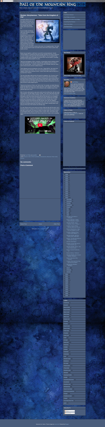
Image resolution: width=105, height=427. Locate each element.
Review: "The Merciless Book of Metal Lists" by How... (74, 239)
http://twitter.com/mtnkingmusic (71, 113)
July (68, 209)
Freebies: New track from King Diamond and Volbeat (73, 262)
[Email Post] (40, 155)
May (68, 212)
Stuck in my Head (68, 389)
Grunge (66, 340)
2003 (67, 291)
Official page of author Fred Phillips (72, 19)
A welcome (66, 302)
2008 (67, 282)
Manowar (49, 156)
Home (40, 224)
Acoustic (66, 305)
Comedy (66, 321)
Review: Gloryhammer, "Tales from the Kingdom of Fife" (73, 229)
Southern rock (67, 384)
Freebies (66, 333)
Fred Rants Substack (69, 14)
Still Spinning (67, 386)
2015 (67, 193)
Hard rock (66, 342)
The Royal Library (68, 26)
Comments (68, 413)
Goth (65, 337)
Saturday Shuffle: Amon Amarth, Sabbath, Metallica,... (74, 255)
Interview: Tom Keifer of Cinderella (72, 217)
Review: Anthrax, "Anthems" (73, 252)
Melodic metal (67, 358)
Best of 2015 (67, 309)
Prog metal (66, 368)
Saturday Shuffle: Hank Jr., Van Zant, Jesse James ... (74, 247)
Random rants (67, 370)
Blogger (67, 424)
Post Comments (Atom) (43, 228)
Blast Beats (66, 314)
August (68, 207)
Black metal (66, 312)
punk (65, 403)
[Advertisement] (40, 210)
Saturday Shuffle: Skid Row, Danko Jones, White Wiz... (73, 236)
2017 (67, 189)
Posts (67, 411)
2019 (67, 186)
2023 (67, 178)
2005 (67, 287)
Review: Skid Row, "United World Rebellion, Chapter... (73, 220)
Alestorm (26, 156)
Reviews (22, 158)
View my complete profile (69, 93)
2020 (67, 184)
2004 (67, 289)
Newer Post (23, 224)
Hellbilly (66, 347)
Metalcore (66, 361)
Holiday (65, 349)
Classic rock (67, 319)
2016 (67, 191)
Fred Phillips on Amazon (69, 17)
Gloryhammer (43, 156)
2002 (67, 293)
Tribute (65, 398)
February (69, 269)
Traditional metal (68, 396)
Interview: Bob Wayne (71, 241)
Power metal (54, 156)
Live (65, 356)
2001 (67, 295)
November (69, 201)
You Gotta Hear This (68, 400)
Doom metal (67, 328)
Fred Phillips (75, 82)
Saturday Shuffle (68, 375)
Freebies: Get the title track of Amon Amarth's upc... (73, 244)
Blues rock (66, 316)
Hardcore (66, 344)
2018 (67, 188)
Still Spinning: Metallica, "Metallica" (72, 265)
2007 (67, 283)
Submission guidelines (69, 391)
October (69, 203)
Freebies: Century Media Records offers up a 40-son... (74, 226)
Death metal (67, 326)
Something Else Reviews (69, 21)
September (69, 205)
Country (66, 323)
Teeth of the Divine (68, 24)
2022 (67, 180)
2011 (67, 276)
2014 (67, 195)
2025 (67, 174)
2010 (67, 278)
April (68, 214)
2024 (67, 176)
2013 (67, 197)
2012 (67, 274)
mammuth (56, 424)
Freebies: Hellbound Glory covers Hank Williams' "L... (73, 233)
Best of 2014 (67, 307)
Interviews (66, 354)
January (69, 271)
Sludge (65, 377)
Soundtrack (66, 382)
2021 (67, 182)
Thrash (65, 393)
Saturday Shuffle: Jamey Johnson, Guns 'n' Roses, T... (74, 223)
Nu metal (66, 363)
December (69, 199)
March (68, 267)
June (68, 211)
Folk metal (66, 330)
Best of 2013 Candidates (34, 156)
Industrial (66, 351)
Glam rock (66, 335)
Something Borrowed (69, 379)
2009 (67, 280)
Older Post (57, 224)
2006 (67, 285)
